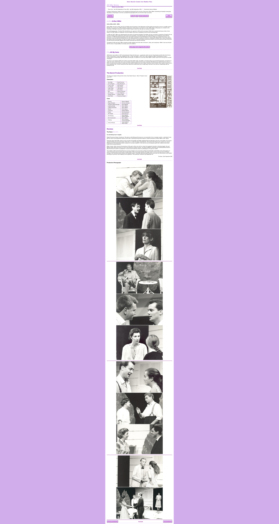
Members (146, 1)
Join (142, 1)
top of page (139, 68)
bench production (143, 15)
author (132, 15)
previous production (112, 521)
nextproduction (169, 16)
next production (168, 521)
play (137, 15)
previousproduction (110, 16)
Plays (150, 1)
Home (128, 1)
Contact (138, 1)
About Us (133, 1)
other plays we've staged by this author (139, 47)
